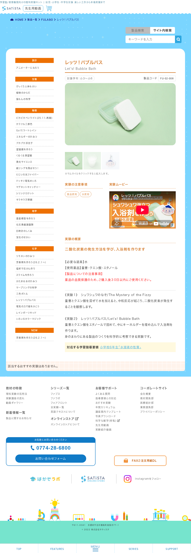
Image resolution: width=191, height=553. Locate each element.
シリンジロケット (25, 193)
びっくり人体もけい (26, 86)
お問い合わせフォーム (50, 458)
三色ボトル (22, 294)
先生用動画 (33, 8)
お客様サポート (106, 388)
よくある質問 (103, 394)
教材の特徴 (14, 388)
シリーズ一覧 (60, 388)
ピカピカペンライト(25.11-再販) (34, 118)
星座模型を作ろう (25, 218)
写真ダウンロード (106, 416)
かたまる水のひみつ (26, 281)
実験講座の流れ (15, 398)
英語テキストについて (63, 412)
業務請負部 (147, 407)
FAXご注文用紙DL (144, 460)
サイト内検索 (162, 30)
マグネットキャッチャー (28, 187)
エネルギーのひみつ (26, 137)
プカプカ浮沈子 (24, 143)
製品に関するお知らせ (19, 418)
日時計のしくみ (24, 231)
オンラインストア (62, 418)
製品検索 (137, 30)
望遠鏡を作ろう (24, 149)
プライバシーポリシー (152, 412)
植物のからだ (23, 93)
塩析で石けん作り (25, 268)
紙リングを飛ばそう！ (27, 168)
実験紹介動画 (104, 429)
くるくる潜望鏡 (24, 155)
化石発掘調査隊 (25, 225)
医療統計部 (147, 403)
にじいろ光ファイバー (27, 174)
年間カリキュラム (105, 407)
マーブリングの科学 (26, 287)
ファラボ (55, 398)
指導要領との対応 (106, 398)
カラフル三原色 (24, 124)
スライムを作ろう (25, 275)
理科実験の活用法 (16, 394)
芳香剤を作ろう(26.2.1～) (31, 262)
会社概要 (145, 394)
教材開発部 (147, 398)
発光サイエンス (24, 162)
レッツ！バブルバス (26, 300)
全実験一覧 (57, 407)
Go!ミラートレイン (26, 130)
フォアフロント (59, 403)
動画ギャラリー (15, 403)
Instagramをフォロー (148, 479)
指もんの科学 (23, 99)
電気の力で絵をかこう (27, 306)
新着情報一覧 (15, 412)
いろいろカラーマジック (28, 319)
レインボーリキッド (26, 313)
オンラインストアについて (65, 424)
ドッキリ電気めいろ (26, 181)
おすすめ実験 (103, 403)
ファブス (55, 394)
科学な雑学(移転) (106, 420)
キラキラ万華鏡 (24, 200)
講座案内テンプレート (108, 412)
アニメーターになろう (27, 68)
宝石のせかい (23, 237)
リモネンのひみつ (25, 256)
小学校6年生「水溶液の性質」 (120, 347)
